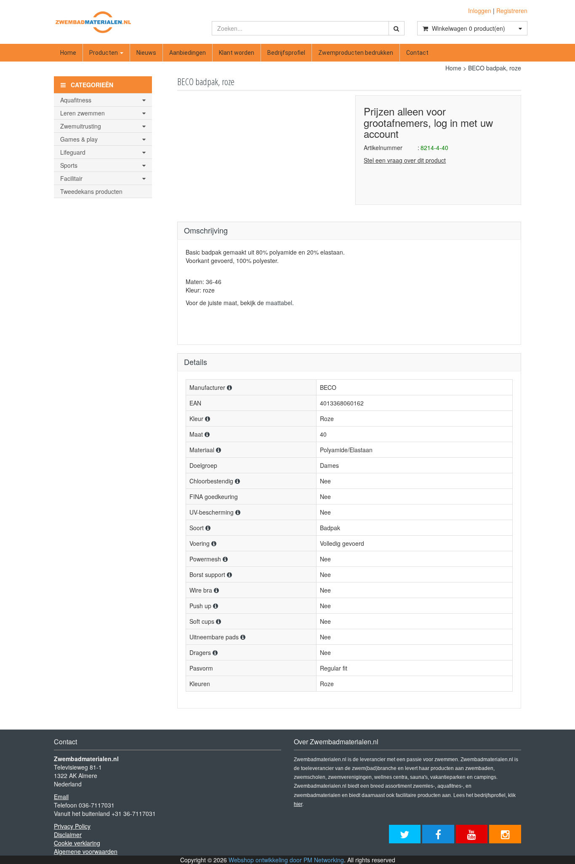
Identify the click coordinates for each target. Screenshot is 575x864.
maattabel (279, 302)
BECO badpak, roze (494, 68)
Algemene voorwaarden (85, 851)
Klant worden (236, 52)
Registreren (511, 10)
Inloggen (479, 10)
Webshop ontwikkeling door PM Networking (286, 860)
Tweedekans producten (91, 191)
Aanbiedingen (187, 52)
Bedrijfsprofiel (286, 52)
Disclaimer (68, 834)
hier (298, 804)
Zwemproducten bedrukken (355, 52)
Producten (104, 52)
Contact (417, 52)
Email (61, 796)
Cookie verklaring (77, 843)
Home (68, 52)
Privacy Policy (72, 826)
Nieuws (146, 52)
